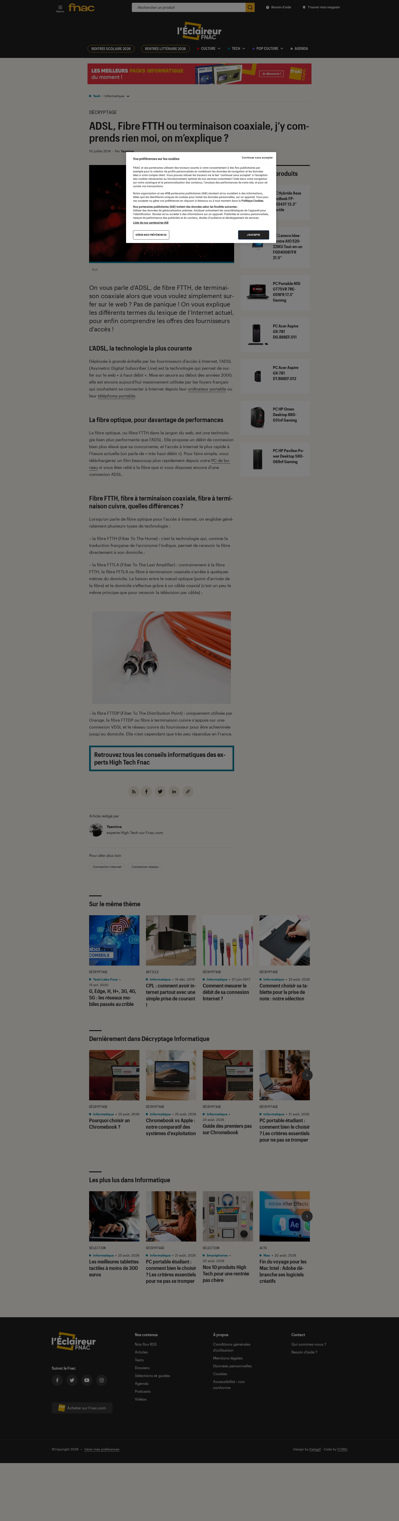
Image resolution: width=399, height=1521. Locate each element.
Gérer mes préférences (151, 235)
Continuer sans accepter (257, 157)
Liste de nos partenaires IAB (151, 222)
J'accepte (253, 235)
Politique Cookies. (252, 200)
